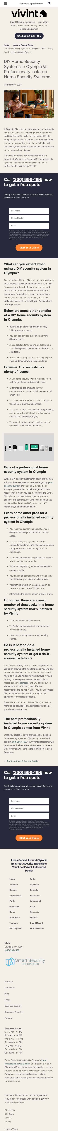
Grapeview (14, 906)
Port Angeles (15, 928)
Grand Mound (36, 923)
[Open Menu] (5, 3)
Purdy (12, 901)
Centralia (34, 890)
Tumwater (13, 923)
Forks (32, 879)
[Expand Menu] (28, 19)
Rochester (35, 912)
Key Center (35, 895)
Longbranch (35, 901)
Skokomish (14, 917)
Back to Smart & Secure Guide (22, 761)
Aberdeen (13, 884)
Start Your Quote (29, 247)
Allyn (32, 906)
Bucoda (13, 890)
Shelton (33, 917)
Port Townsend (37, 928)
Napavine (34, 884)
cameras (24, 682)
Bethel (12, 912)
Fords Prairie (15, 895)
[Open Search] (49, 3)
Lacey (12, 879)
